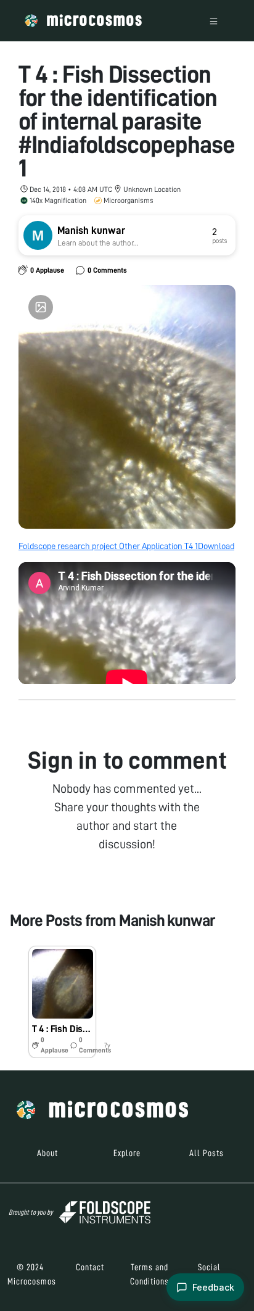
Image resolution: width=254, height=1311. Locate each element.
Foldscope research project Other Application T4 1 (108, 546)
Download (216, 546)
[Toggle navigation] (214, 21)
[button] (62, 1002)
